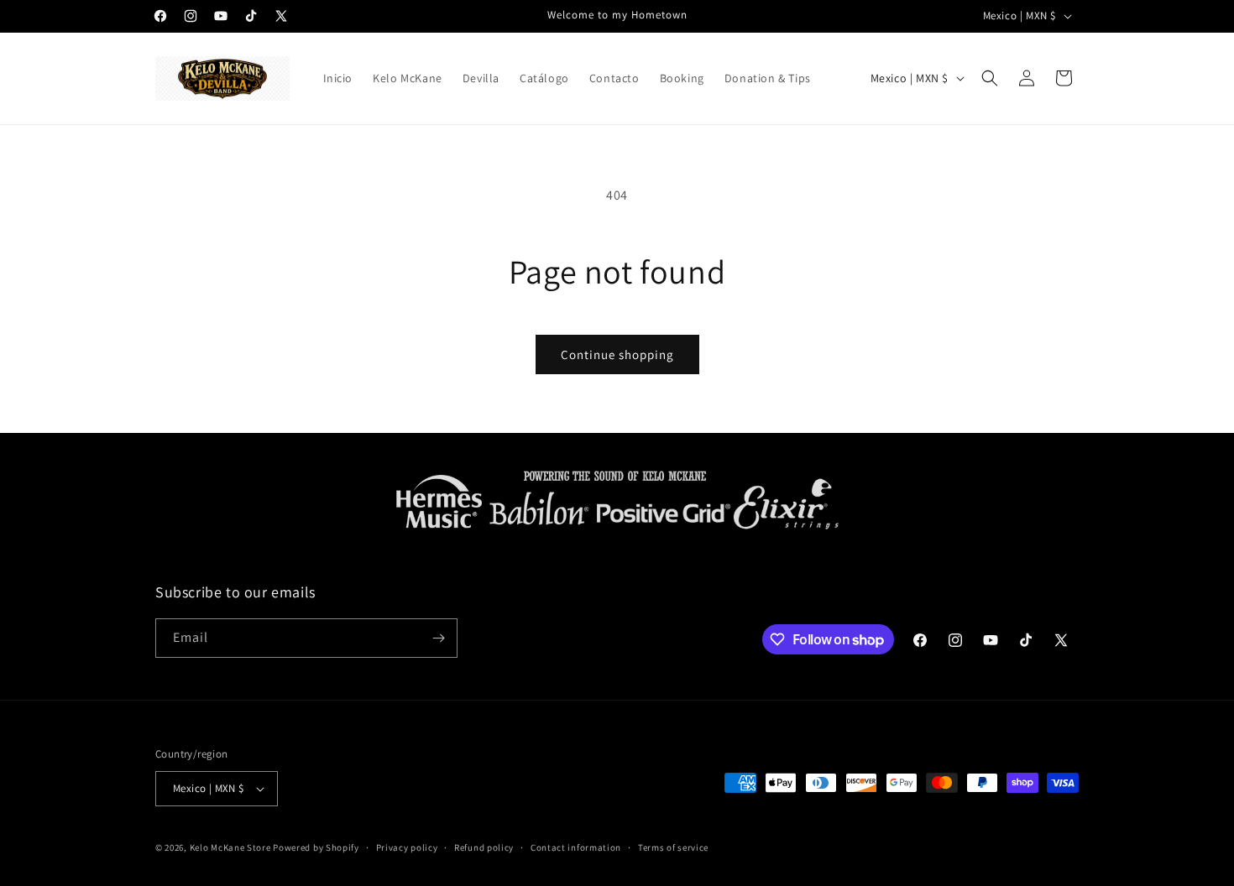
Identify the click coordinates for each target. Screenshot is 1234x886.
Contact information (576, 847)
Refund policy (484, 847)
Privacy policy (407, 847)
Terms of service (673, 847)
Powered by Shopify (316, 847)
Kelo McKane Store (230, 847)
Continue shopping (617, 354)
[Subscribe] (438, 638)
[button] (989, 78)
